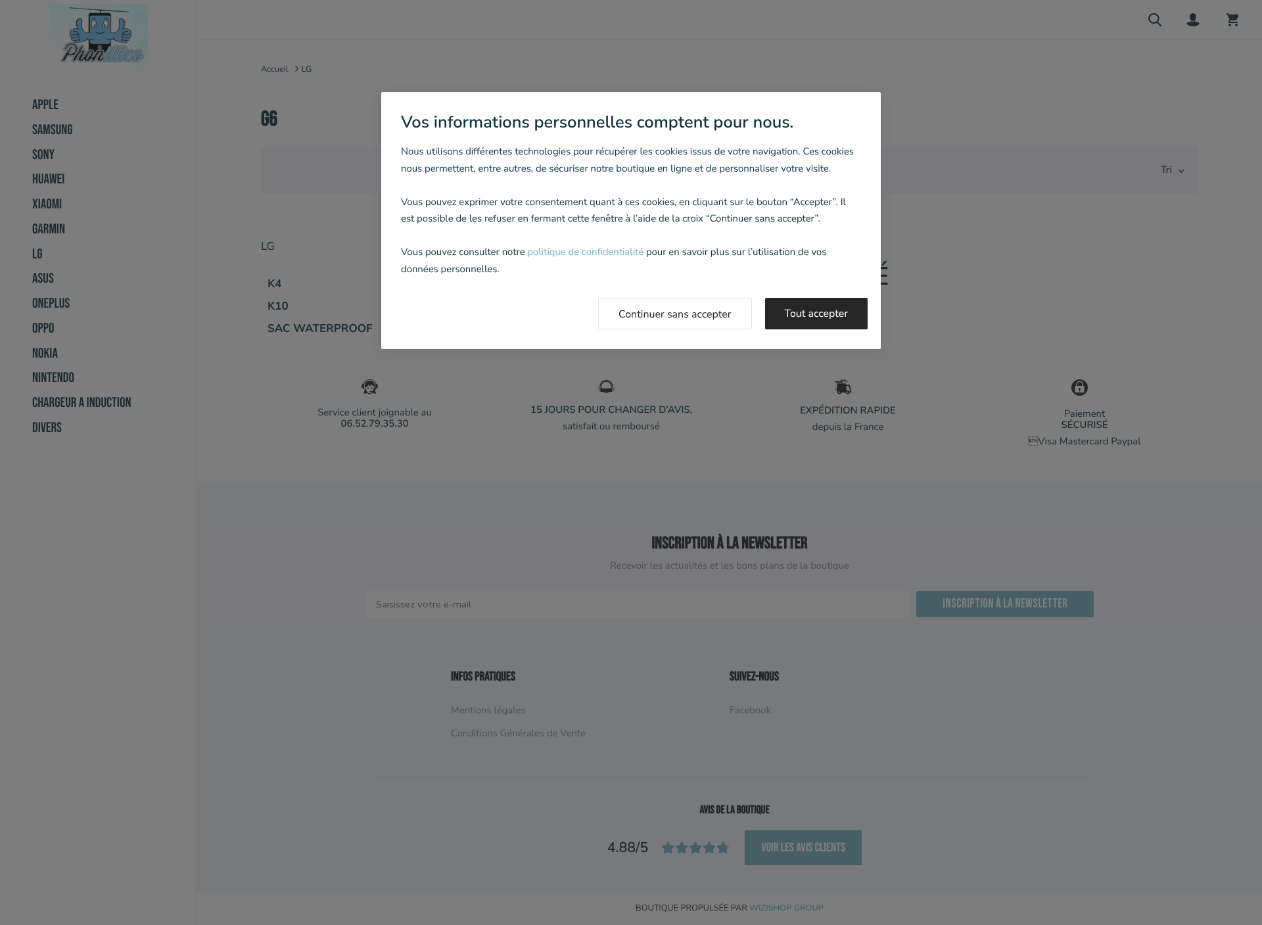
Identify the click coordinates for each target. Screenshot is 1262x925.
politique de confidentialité (585, 252)
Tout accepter (817, 313)
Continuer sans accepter (675, 314)
